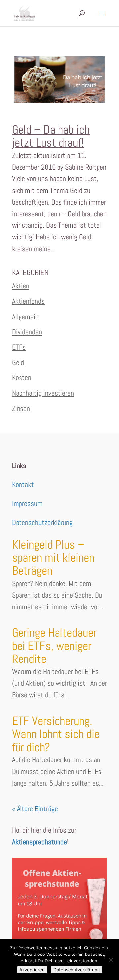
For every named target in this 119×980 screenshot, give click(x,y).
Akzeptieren (32, 969)
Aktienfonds (28, 301)
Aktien (20, 285)
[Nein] (110, 959)
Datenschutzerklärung (42, 522)
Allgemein (25, 316)
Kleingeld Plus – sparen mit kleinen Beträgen (53, 557)
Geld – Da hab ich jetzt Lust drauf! (51, 136)
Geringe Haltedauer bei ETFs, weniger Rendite (54, 645)
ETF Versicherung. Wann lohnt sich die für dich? (55, 734)
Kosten (21, 377)
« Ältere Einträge (35, 808)
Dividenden (27, 331)
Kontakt (23, 484)
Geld (18, 362)
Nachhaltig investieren (43, 393)
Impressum (27, 503)
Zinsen (21, 408)
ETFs (19, 347)
